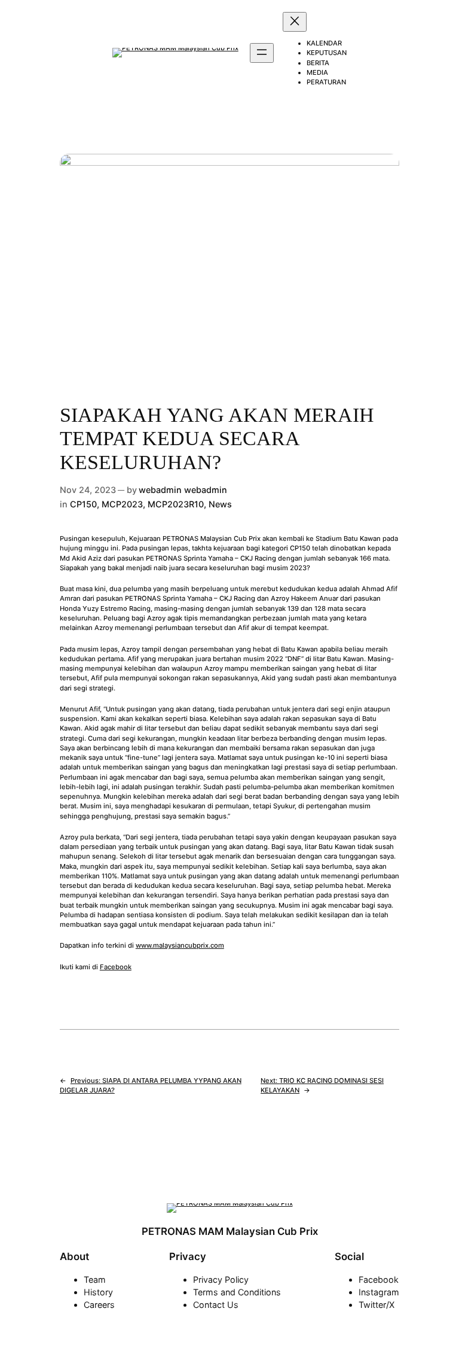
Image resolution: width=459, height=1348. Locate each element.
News (220, 504)
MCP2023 (122, 504)
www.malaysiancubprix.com (180, 945)
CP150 (83, 504)
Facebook (115, 967)
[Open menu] (262, 53)
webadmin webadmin (183, 490)
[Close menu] (295, 22)
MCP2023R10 (176, 504)
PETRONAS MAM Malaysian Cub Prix (230, 1231)
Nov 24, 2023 (88, 490)
